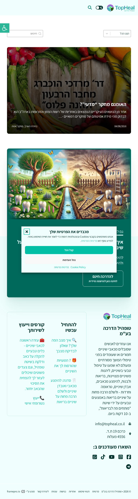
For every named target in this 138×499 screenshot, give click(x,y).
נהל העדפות (69, 260)
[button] (4, 28)
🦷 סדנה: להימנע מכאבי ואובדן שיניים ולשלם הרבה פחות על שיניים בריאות (64, 391)
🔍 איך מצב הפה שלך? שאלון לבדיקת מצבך (64, 345)
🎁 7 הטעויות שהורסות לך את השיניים (65, 365)
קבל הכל (69, 250)
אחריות (72, 491)
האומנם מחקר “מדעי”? (103, 104)
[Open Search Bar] (90, 7)
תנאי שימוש (83, 491)
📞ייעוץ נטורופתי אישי (34, 400)
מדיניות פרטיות (61, 267)
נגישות (63, 491)
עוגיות (54, 491)
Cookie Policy (78, 267)
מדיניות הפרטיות (89, 241)
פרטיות (95, 491)
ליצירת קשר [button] (43, 491)
